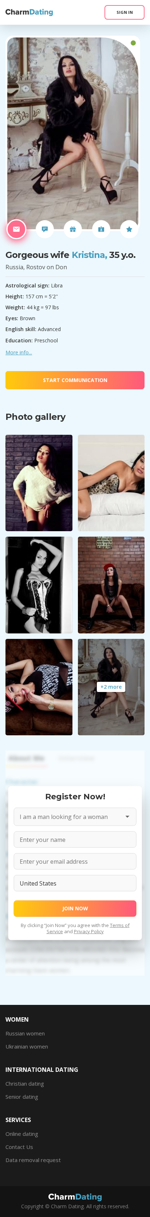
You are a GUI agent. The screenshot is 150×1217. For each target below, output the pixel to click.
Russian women (25, 1033)
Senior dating (21, 1096)
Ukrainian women (26, 1046)
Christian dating (24, 1083)
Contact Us (19, 1146)
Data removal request (33, 1160)
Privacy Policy (89, 931)
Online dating (21, 1133)
